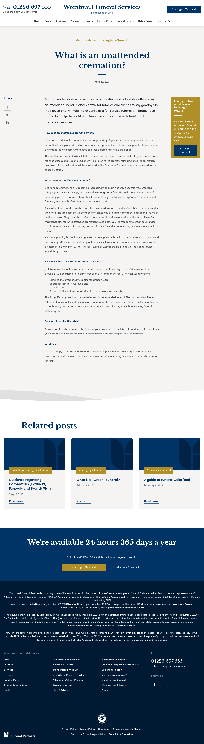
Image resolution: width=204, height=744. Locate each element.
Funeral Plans (104, 20)
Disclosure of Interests (114, 685)
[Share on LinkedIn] (7, 122)
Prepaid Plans (11, 680)
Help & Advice (145, 20)
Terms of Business (63, 685)
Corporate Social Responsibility (88, 734)
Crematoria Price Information (69, 674)
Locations (61, 20)
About (48, 20)
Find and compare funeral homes (120, 664)
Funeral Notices (125, 20)
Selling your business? (114, 674)
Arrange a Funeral (185, 150)
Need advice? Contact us (127, 566)
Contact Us (164, 20)
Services (75, 20)
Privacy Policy (69, 728)
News (105, 690)
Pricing (89, 20)
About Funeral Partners (114, 659)
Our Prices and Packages (67, 659)
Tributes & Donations (15, 685)
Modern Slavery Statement (128, 728)
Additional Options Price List (68, 680)
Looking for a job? (112, 669)
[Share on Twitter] (7, 114)
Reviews (8, 674)
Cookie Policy (87, 728)
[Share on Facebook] (7, 107)
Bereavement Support (114, 680)
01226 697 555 (32, 7)
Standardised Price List (65, 669)
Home (37, 20)
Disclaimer (104, 728)
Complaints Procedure (121, 734)
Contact (8, 690)
